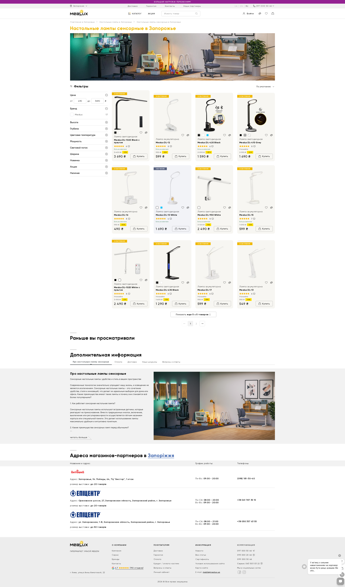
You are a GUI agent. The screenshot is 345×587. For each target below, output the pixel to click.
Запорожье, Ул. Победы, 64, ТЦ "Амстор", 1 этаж (106, 479)
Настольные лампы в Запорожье (116, 22)
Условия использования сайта (210, 563)
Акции (151, 13)
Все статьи (200, 555)
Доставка (133, 6)
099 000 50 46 (244, 559)
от (71, 101)
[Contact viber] (254, 555)
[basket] (273, 13)
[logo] (79, 12)
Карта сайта (201, 568)
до (88, 101)
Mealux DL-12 (163, 142)
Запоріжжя (161, 455)
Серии (115, 555)
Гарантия (151, 6)
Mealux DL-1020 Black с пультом (126, 141)
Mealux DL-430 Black (167, 290)
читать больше (78, 437)
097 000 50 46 (264, 6)
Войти (250, 13)
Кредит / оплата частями (166, 563)
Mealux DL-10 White (166, 215)
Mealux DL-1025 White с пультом (127, 288)
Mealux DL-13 (246, 290)
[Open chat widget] (340, 581)
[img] (130, 113)
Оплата (157, 559)
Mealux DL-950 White (209, 215)
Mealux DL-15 (246, 215)
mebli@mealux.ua (211, 572)
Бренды (115, 559)
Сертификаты (202, 559)
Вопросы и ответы (162, 568)
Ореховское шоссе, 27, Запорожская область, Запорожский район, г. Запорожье (125, 500)
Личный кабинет (162, 572)
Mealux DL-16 (121, 215)
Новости (199, 551)
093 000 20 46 (244, 555)
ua (236, 6)
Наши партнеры (192, 6)
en (241, 6)
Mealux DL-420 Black (209, 142)
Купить (141, 156)
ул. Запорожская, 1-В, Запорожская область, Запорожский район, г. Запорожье (124, 522)
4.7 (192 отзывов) (129, 568)
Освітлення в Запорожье (82, 22)
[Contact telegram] (254, 551)
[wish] (141, 132)
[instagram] (244, 572)
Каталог (137, 13)
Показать (192, 314)
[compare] (260, 13)
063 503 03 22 (253, 563)
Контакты (170, 6)
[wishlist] (266, 13)
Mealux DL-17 (205, 290)
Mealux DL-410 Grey (250, 142)
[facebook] (239, 572)
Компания (116, 551)
